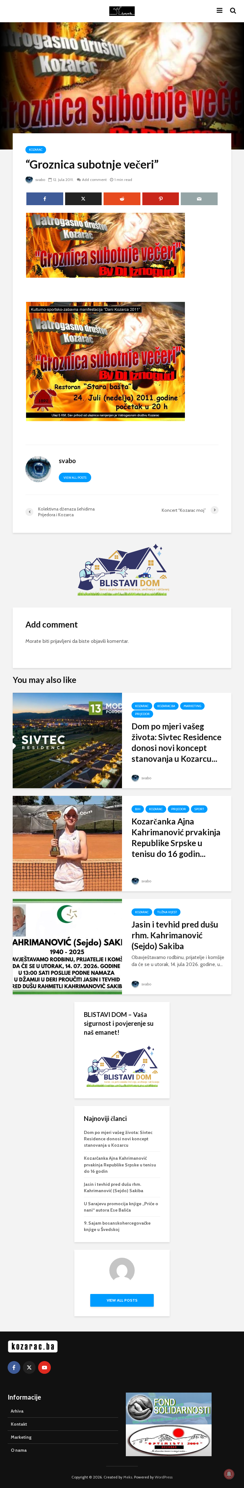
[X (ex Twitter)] (29, 1367)
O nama (19, 1450)
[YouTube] (44, 1367)
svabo (39, 179)
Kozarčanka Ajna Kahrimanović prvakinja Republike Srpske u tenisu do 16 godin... (176, 837)
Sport (199, 809)
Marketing (192, 706)
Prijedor (142, 714)
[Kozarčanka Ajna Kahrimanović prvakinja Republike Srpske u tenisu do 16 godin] (67, 843)
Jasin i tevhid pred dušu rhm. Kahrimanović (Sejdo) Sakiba (175, 935)
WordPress (164, 1477)
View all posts (75, 478)
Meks (127, 1477)
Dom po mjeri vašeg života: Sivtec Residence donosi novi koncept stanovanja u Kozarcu (118, 1139)
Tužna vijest (167, 912)
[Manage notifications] (229, 1474)
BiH (137, 809)
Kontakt (19, 1424)
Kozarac (36, 150)
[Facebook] (14, 1367)
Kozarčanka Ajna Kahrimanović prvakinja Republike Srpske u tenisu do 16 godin (120, 1164)
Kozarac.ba (166, 706)
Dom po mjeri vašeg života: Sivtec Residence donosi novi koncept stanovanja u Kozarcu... (176, 742)
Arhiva (17, 1411)
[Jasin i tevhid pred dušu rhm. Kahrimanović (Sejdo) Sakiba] (67, 946)
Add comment (94, 179)
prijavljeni (61, 641)
